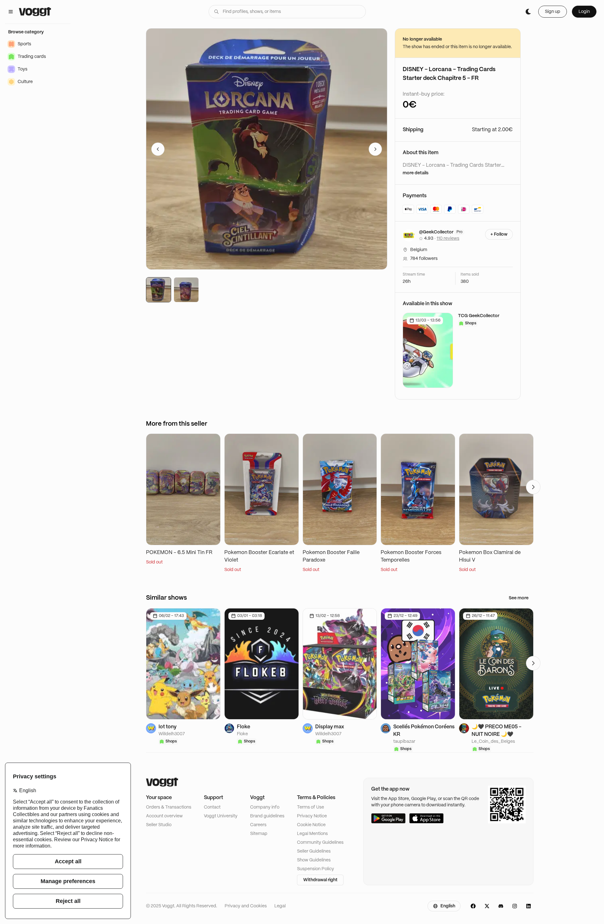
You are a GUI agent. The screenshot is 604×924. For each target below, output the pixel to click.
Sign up (552, 11)
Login (584, 11)
